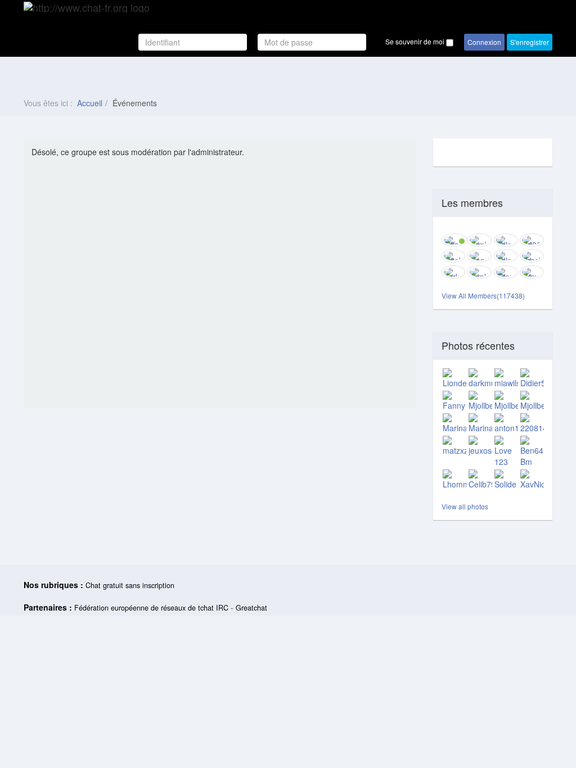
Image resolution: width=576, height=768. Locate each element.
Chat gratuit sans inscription (130, 585)
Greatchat (251, 608)
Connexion (484, 42)
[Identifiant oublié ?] (253, 42)
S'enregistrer (529, 42)
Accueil (89, 103)
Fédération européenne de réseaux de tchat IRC (151, 608)
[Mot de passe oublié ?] (371, 42)
